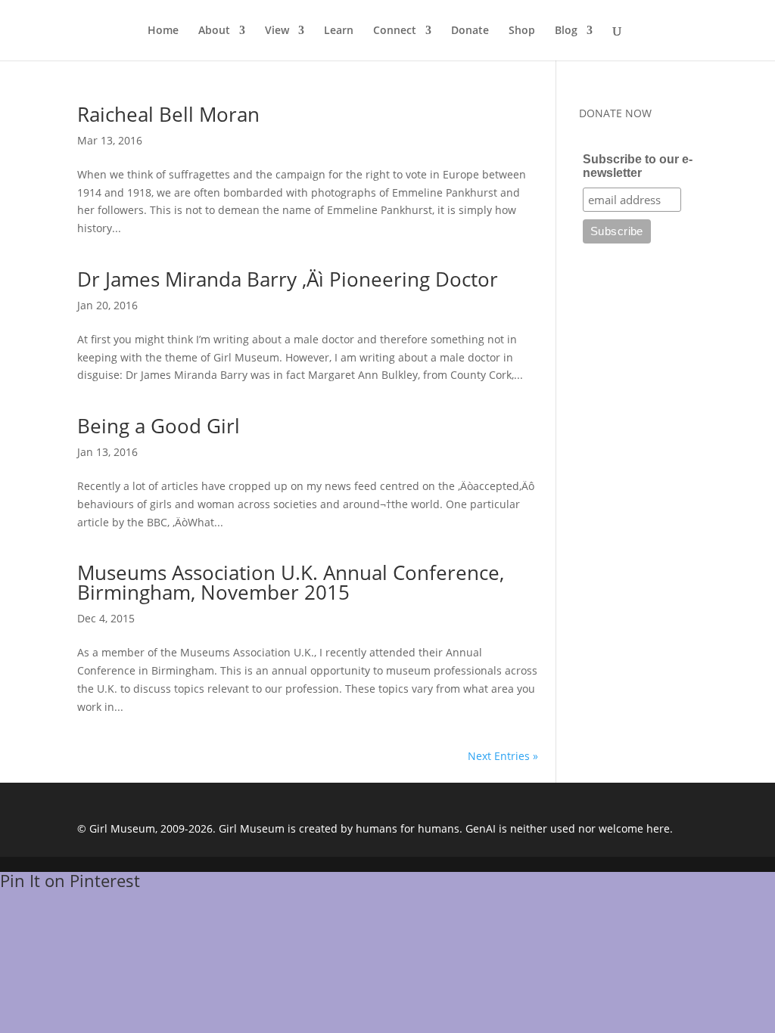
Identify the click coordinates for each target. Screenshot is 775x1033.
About (214, 31)
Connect (394, 31)
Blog (566, 31)
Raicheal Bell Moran (168, 114)
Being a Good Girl (158, 425)
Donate (470, 31)
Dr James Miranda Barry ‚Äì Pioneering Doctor (287, 279)
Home (163, 31)
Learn (338, 31)
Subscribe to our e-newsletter (638, 166)
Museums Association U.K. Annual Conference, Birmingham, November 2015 (290, 582)
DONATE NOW (615, 113)
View (277, 31)
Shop (522, 31)
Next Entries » (503, 756)
